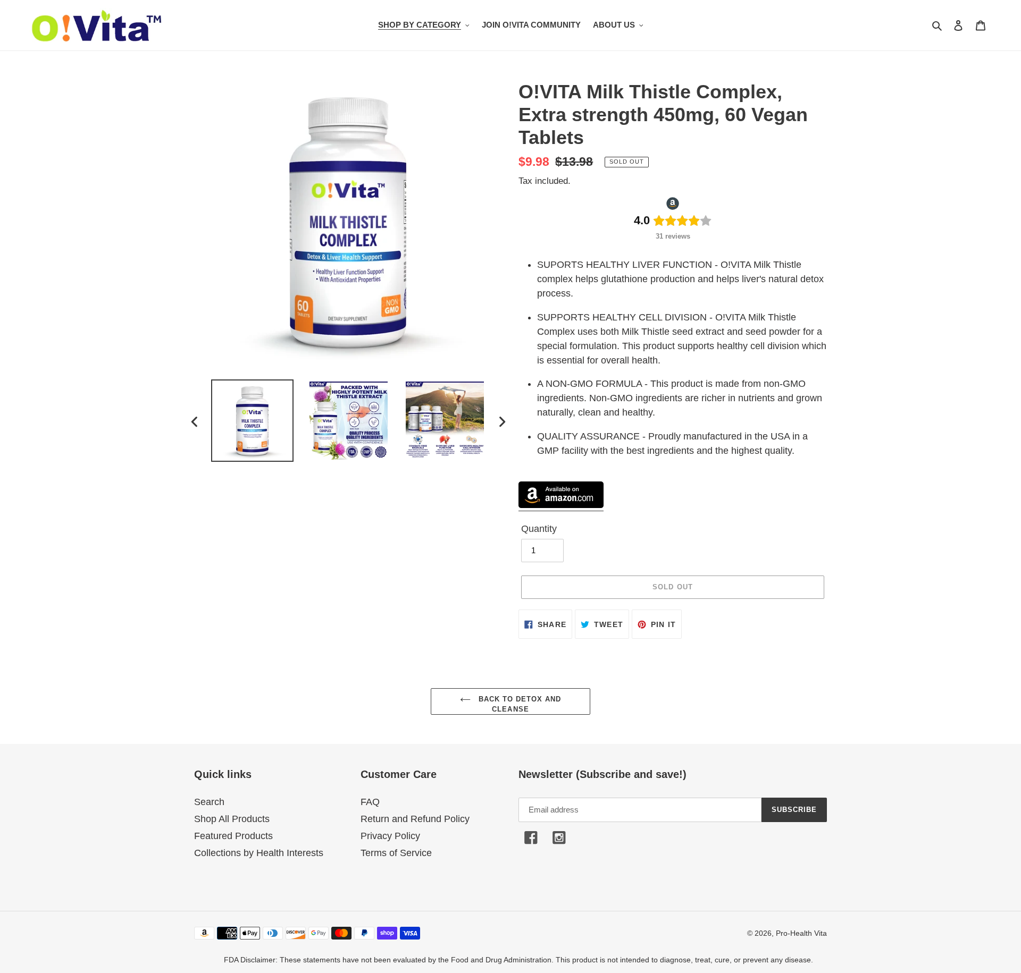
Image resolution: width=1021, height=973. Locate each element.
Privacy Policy (390, 836)
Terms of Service (396, 853)
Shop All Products (232, 819)
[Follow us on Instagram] (559, 838)
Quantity (539, 528)
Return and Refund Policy (415, 819)
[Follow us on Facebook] (531, 838)
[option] (252, 420)
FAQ (370, 802)
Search (209, 802)
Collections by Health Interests (258, 853)
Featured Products (233, 836)
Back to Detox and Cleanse (519, 704)
